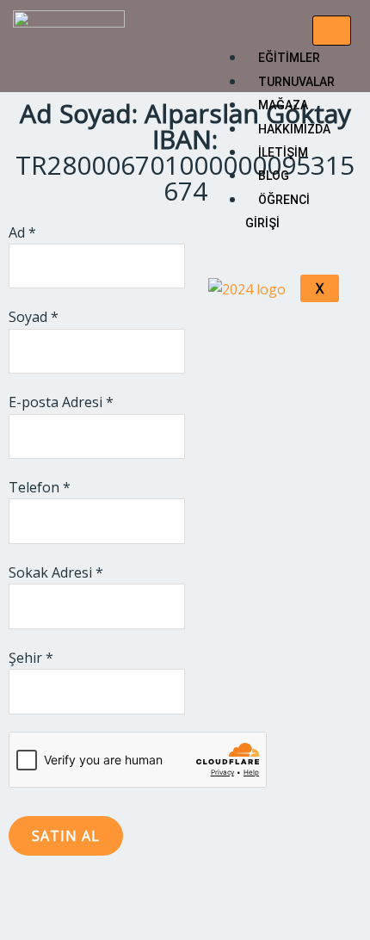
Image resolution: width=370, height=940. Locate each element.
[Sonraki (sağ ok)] (73, 927)
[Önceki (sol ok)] (23, 927)
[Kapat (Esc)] (173, 898)
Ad (22, 232)
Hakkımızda (294, 129)
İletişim (283, 152)
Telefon (40, 487)
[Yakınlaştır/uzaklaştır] (23, 898)
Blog (273, 175)
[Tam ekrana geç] (73, 898)
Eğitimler (289, 58)
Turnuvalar (296, 82)
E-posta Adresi (61, 402)
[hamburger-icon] (331, 30)
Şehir (31, 657)
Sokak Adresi (56, 572)
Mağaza (283, 105)
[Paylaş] (123, 898)
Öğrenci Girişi (277, 211)
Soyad (34, 316)
